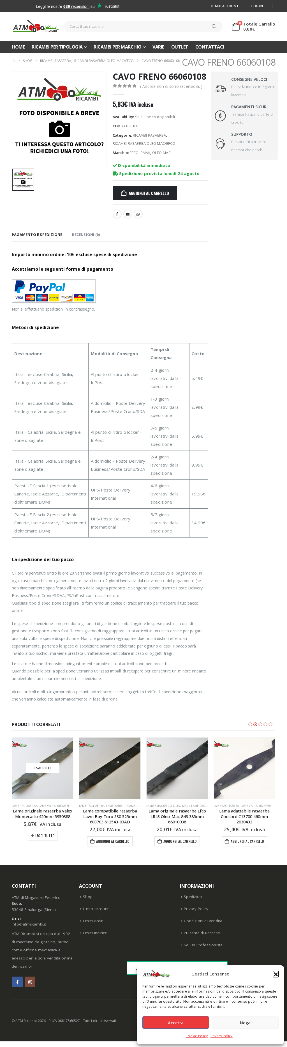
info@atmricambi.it (29, 924)
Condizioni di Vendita (203, 920)
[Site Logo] (35, 26)
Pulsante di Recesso (202, 932)
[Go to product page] (109, 768)
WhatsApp (138, 214)
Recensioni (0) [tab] (86, 234)
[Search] (214, 26)
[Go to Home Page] (13, 61)
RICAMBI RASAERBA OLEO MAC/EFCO (144, 143)
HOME (18, 47)
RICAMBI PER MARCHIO (118, 47)
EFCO (134, 152)
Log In (257, 6)
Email (127, 214)
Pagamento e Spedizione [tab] (37, 234)
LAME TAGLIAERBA (24, 806)
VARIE (158, 47)
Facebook (117, 214)
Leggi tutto (44, 835)
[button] (276, 974)
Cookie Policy (197, 1036)
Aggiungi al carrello (149, 193)
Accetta (176, 1022)
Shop (87, 896)
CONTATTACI (209, 47)
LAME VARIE (47, 806)
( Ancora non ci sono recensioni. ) (171, 86)
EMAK (145, 152)
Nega (245, 1022)
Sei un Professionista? (204, 944)
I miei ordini (94, 920)
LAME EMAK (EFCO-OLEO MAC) (167, 806)
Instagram (30, 982)
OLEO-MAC (161, 152)
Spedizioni (193, 896)
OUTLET (179, 47)
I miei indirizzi (95, 932)
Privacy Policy (221, 1036)
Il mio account (225, 6)
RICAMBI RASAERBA (149, 135)
